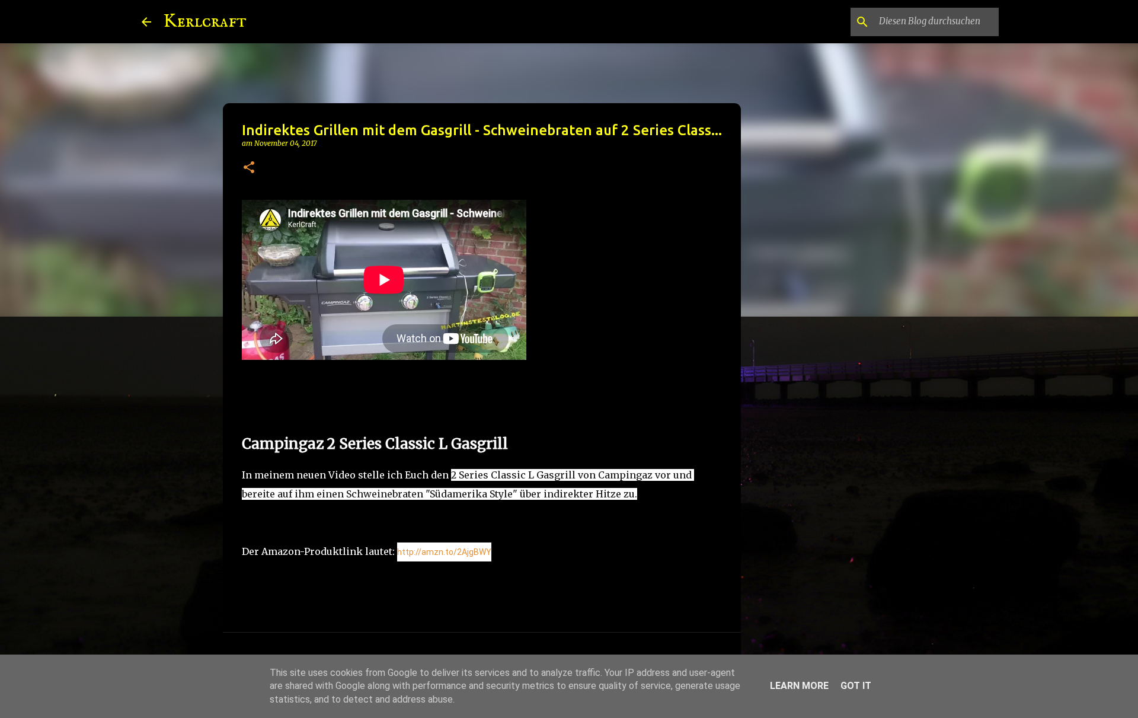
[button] (249, 168)
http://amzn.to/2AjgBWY (444, 552)
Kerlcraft (205, 21)
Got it (855, 685)
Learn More (799, 685)
